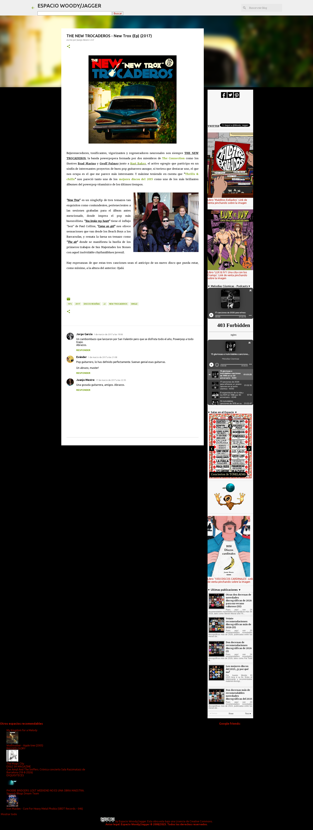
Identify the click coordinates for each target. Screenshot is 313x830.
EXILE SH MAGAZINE (19, 766)
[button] (68, 46)
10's (70, 304)
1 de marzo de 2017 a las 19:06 (108, 334)
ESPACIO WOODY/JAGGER (69, 5)
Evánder (81, 357)
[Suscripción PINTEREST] (236, 97)
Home (231, 713)
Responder (83, 350)
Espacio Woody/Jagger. (133, 821)
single (134, 304)
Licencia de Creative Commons (194, 821)
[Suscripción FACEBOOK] (224, 97)
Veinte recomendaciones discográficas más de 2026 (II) (238, 623)
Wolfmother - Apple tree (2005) (25, 745)
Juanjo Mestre (85, 379)
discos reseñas (92, 304)
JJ (104, 304)
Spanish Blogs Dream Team (23, 793)
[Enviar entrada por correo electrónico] (68, 300)
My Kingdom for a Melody (22, 730)
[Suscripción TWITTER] (230, 97)
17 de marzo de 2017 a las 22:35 (111, 380)
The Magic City (15, 763)
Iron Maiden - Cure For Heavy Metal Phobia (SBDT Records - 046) (45, 808)
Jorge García (84, 334)
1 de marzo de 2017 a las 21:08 (102, 357)
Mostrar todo (9, 814)
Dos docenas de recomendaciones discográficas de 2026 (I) (239, 647)
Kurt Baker (138, 163)
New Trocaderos (118, 304)
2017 (77, 304)
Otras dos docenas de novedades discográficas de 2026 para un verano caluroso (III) (239, 600)
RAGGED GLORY (16, 748)
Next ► (248, 713)
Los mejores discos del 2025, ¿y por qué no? (237, 669)
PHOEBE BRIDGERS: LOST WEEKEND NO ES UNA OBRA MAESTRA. (45, 790)
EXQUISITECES (15, 775)
